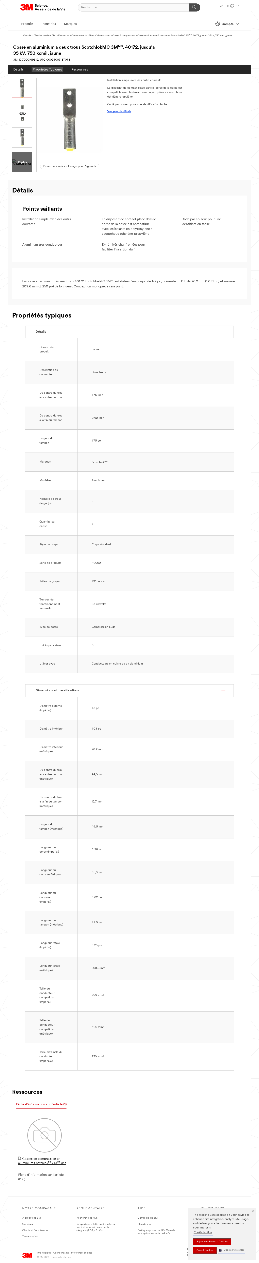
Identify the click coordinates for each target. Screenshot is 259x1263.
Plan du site (144, 1224)
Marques (70, 24)
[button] (231, 1250)
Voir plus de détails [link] (119, 111)
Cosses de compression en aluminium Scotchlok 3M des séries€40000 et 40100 (42, 1161)
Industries (48, 24)
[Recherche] (194, 7)
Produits (27, 24)
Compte (228, 24)
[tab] (41, 1104)
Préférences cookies (81, 1253)
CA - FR (224, 6)
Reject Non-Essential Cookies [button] (211, 1242)
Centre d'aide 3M (148, 1218)
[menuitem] (18, 69)
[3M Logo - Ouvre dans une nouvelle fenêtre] (43, 7)
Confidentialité (61, 1253)
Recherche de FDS (87, 1218)
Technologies (30, 1236)
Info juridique (44, 1253)
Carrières (27, 1224)
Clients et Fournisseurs (35, 1230)
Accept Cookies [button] (204, 1250)
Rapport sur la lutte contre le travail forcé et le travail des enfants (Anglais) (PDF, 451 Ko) (96, 1227)
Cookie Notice (203, 1232)
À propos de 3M (31, 1218)
